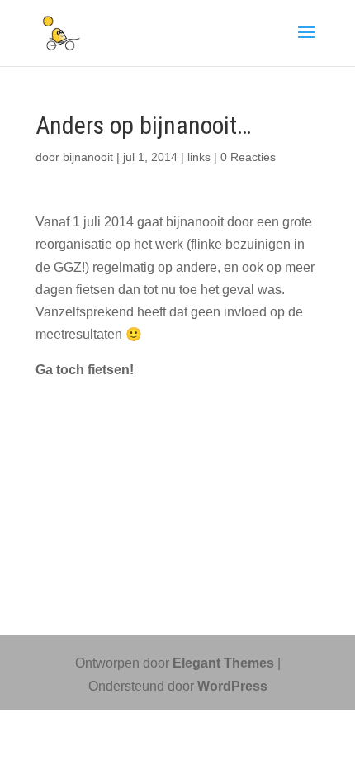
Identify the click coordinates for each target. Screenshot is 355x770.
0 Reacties (248, 157)
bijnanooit (88, 157)
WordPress (232, 686)
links (199, 157)
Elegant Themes (223, 663)
